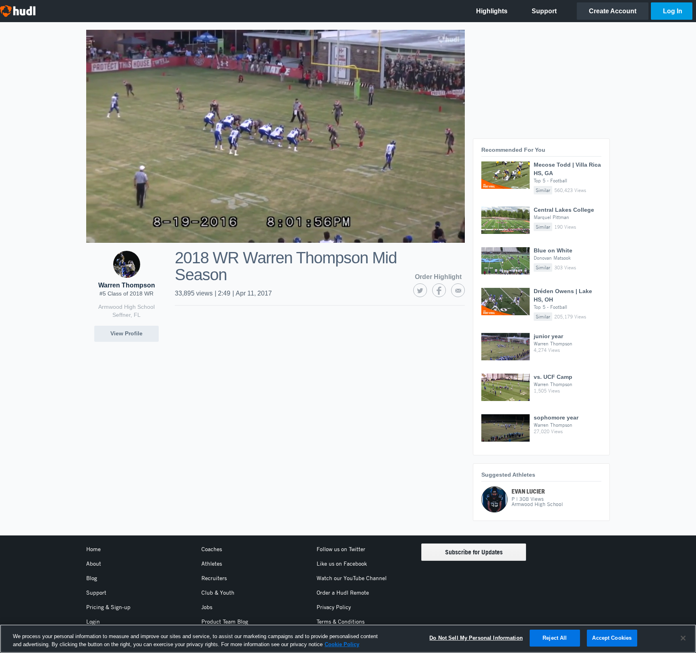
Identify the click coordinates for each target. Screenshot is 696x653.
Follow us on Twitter (341, 549)
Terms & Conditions (341, 621)
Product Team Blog (224, 621)
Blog (91, 578)
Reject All (555, 638)
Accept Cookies (612, 638)
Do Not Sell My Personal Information (476, 638)
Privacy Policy (334, 607)
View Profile (126, 333)
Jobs (206, 607)
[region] (348, 638)
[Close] (683, 638)
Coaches (211, 549)
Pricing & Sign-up (108, 607)
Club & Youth (217, 592)
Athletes (211, 563)
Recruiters (214, 578)
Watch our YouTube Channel (352, 578)
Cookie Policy (342, 644)
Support (96, 592)
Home (93, 549)
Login (93, 621)
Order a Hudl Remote (343, 592)
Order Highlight (438, 276)
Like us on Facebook (342, 563)
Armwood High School (126, 307)
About (93, 563)
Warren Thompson (126, 285)
